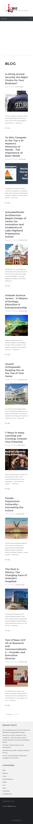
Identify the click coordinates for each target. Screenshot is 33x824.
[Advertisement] (16, 38)
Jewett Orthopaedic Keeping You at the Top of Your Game (14, 370)
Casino (5, 776)
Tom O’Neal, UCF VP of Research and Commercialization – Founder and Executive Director (16, 649)
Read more (18, 123)
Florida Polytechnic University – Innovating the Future (14, 504)
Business (5, 773)
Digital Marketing (8, 779)
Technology (6, 791)
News (4, 788)
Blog (8, 128)
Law (4, 785)
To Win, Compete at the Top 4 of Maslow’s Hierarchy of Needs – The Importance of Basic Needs (15, 146)
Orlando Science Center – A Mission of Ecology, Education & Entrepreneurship (16, 301)
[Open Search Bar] (30, 19)
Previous (8, 714)
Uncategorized (7, 794)
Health (5, 782)
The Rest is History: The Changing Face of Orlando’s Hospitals (16, 575)
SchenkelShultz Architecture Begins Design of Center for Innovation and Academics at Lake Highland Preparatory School (15, 224)
